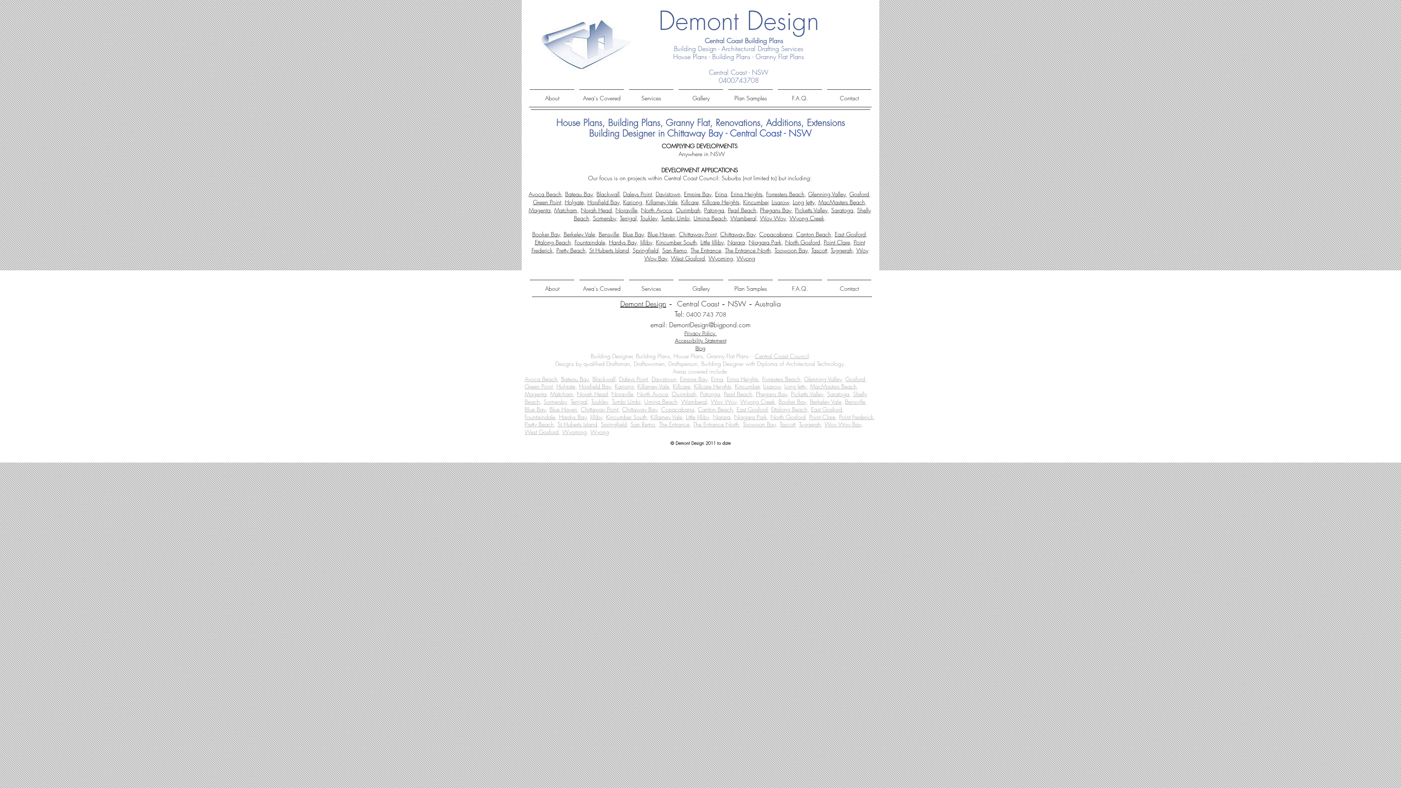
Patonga (714, 210)
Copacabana (775, 234)
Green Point (547, 202)
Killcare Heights (721, 202)
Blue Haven (661, 234)
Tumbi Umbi (675, 218)
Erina (721, 194)
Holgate (574, 202)
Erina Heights (747, 194)
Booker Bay (546, 234)
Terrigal (628, 218)
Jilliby (646, 242)
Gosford (859, 194)
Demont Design (643, 304)
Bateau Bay (579, 194)
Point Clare (837, 242)
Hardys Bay (623, 242)
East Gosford (850, 234)
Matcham (565, 210)
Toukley (648, 218)
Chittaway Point (698, 234)
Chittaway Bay (738, 234)
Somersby (604, 218)
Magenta (540, 210)
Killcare (690, 202)
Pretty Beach (571, 250)
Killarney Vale (662, 202)
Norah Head (596, 210)
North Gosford (802, 242)
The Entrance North (748, 250)
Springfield (646, 250)
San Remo (674, 250)
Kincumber (755, 202)
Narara (736, 242)
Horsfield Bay (603, 202)
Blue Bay (633, 234)
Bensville (609, 234)
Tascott (819, 250)
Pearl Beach (742, 210)
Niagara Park (765, 242)
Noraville (626, 210)
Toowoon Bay (791, 250)
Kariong (632, 202)
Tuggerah (842, 250)
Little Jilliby (712, 242)
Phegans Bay (775, 210)
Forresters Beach (785, 194)
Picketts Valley (811, 210)
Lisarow (780, 202)
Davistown (668, 194)
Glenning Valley (827, 194)
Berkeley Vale (579, 234)
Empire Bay (697, 194)
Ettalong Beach (553, 242)
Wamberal (743, 218)
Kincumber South (676, 242)
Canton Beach (813, 234)
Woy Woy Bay (843, 424)
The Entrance (706, 250)
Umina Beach (710, 218)
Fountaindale (590, 242)
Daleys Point (637, 194)
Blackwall (608, 194)
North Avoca (656, 210)
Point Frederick (856, 417)
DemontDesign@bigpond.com (709, 324)
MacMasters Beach (841, 202)
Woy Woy (773, 218)
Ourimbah (688, 210)
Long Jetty (804, 202)
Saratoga (842, 210)
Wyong (746, 258)
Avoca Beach (545, 194)
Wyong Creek (807, 218)
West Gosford (688, 258)
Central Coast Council (782, 356)
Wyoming (721, 258)
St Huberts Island (609, 250)
